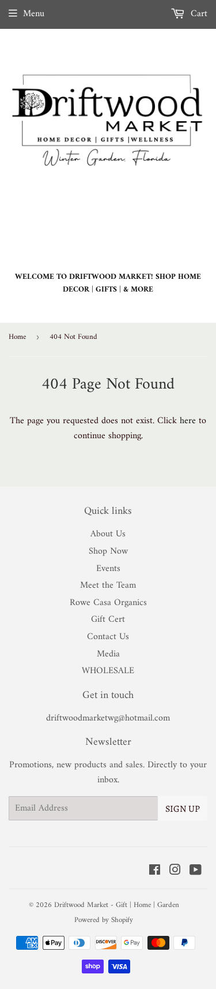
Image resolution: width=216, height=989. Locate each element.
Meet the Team (108, 585)
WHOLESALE (108, 671)
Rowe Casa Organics (108, 603)
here (188, 421)
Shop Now (108, 551)
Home (17, 337)
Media (108, 654)
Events (108, 569)
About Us (108, 534)
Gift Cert (108, 619)
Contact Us (108, 637)
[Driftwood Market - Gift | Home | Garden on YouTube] (196, 872)
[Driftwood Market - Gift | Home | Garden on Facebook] (155, 872)
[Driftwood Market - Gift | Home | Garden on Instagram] (175, 872)
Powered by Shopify (103, 920)
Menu (33, 14)
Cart (197, 14)
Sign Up (182, 809)
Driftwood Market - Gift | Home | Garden (116, 905)
